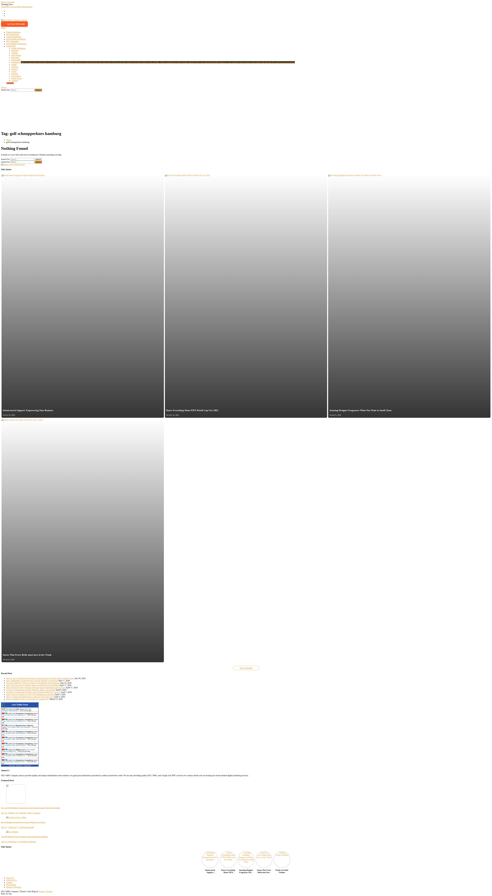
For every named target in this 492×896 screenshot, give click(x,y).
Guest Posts (11, 46)
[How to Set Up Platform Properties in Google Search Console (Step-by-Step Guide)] (246, 794)
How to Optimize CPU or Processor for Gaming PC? (27, 699)
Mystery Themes (45, 891)
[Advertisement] (246, 111)
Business (14, 51)
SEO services (11, 7)
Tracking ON (27, 765)
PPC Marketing (12, 41)
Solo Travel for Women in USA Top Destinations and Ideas (30, 694)
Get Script (12, 765)
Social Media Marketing (16, 39)
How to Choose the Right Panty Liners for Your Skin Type (30, 697)
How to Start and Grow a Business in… (14, 715)
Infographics (16, 60)
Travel (13, 71)
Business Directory (14, 887)
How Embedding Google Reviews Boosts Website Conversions (32, 681)
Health (3, 7)
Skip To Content (7, 2)
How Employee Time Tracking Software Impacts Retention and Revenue (35, 687)
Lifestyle (14, 67)
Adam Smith (29, 827)
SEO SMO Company (31, 813)
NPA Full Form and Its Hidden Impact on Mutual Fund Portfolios (32, 685)
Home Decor (16, 78)
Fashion (14, 53)
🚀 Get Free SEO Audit (14, 24)
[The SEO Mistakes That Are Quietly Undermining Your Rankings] (246, 832)
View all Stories (246, 668)
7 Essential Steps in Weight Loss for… (14, 761)
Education (15, 58)
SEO (19, 7)
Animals (14, 74)
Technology (153, 62)
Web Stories (16, 55)
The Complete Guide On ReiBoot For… (14, 755)
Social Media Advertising (16, 44)
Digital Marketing (13, 32)
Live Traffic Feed (20, 705)
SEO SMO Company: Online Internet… (16, 709)
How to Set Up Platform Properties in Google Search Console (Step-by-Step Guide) (40, 678)
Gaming (14, 81)
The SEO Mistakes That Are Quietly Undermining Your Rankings (33, 683)
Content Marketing (13, 37)
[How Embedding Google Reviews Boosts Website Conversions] (246, 817)
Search (4, 87)
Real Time (19, 765)
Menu (3, 28)
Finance (14, 69)
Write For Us (11, 880)
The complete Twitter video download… (19, 727)
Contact (9, 882)
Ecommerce (16, 76)
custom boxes (26, 7)
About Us (10, 878)
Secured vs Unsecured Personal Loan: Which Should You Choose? (33, 692)
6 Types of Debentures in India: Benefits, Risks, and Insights (30, 690)
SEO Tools (10, 83)
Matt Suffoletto (30, 842)
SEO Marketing (12, 34)
